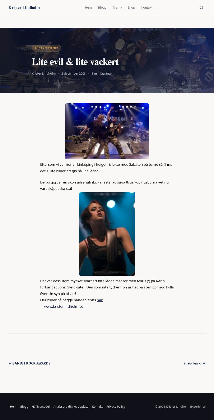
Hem (88, 7)
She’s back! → (194, 363)
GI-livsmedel (41, 406)
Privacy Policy (115, 406)
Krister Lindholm (24, 7)
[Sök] (201, 7)
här (100, 299)
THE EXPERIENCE (46, 48)
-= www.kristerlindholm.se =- (63, 306)
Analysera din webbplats (71, 406)
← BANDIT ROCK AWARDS (29, 363)
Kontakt (146, 7)
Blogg (102, 7)
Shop (131, 7)
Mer (116, 7)
